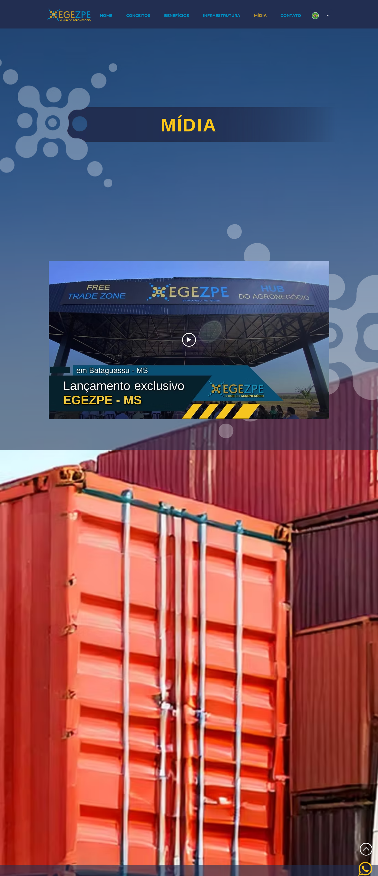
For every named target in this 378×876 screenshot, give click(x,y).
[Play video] (189, 340)
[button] (176, 15)
